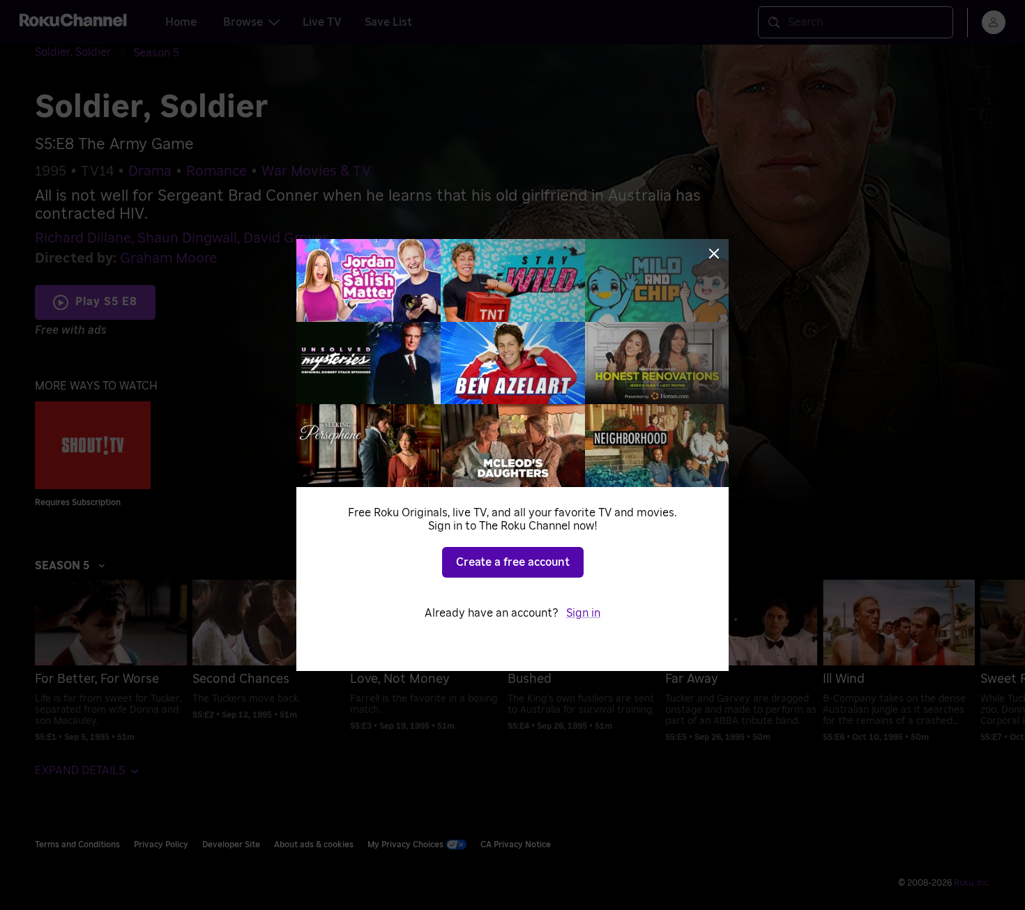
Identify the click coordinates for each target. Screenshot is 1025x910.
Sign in (583, 613)
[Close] (714, 253)
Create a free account (513, 562)
